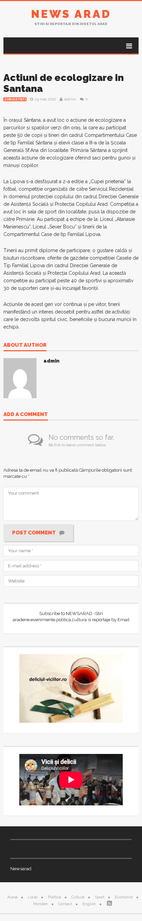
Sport (99, 897)
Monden (40, 904)
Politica (54, 897)
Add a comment (25, 414)
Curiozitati (15, 99)
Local (33, 897)
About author (25, 345)
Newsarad (20, 868)
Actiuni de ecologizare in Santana (63, 83)
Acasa (12, 897)
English (89, 904)
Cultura (77, 897)
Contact (65, 904)
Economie (124, 897)
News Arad (71, 14)
